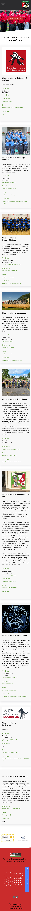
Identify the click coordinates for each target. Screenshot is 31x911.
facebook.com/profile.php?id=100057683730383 (14, 696)
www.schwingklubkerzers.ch (9, 270)
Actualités (10, 879)
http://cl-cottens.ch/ (7, 101)
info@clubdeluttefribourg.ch (9, 194)
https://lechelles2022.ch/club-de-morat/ (12, 808)
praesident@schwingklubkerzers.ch (11, 264)
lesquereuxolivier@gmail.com (9, 575)
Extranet (24, 879)
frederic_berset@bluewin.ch (9, 815)
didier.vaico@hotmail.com (8, 182)
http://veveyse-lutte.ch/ (8, 347)
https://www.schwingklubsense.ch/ (11, 449)
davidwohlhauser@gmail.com (9, 677)
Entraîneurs (6, 879)
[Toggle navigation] (3, 5)
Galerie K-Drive (27, 879)
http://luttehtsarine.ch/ (7, 683)
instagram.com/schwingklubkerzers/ (11, 283)
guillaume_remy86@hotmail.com (10, 740)
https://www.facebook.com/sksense (11, 461)
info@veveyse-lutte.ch (8, 354)
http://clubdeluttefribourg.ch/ (9, 188)
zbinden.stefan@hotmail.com (9, 455)
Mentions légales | (16, 906)
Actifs (4, 879)
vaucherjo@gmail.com (8, 95)
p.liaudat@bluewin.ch (7, 341)
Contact (12, 879)
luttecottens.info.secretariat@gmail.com (12, 107)
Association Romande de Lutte (15, 879)
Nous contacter (15, 18)
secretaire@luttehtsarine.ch (9, 690)
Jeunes (8, 879)
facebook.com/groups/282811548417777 (12, 360)
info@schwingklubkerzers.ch (9, 277)
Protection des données (15, 908)
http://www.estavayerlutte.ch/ (9, 581)
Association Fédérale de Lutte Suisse (20, 879)
